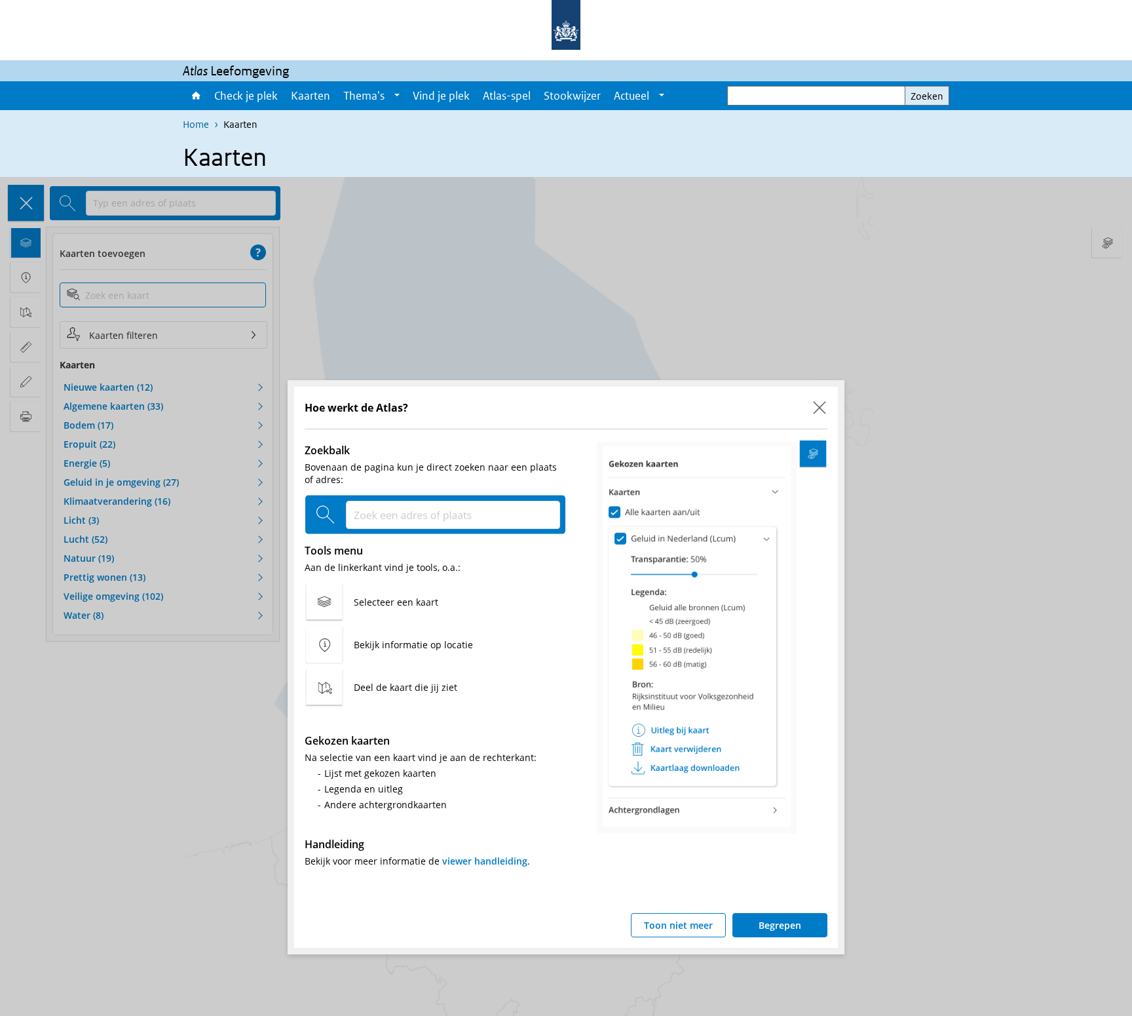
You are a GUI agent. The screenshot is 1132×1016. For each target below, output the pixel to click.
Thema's (364, 95)
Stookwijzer (572, 95)
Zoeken (927, 96)
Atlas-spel (507, 95)
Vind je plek (441, 95)
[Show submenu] (397, 95)
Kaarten (310, 95)
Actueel (631, 95)
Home (195, 95)
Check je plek (246, 95)
